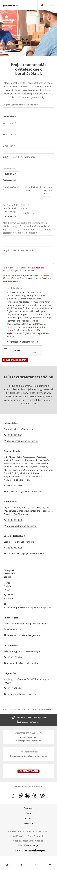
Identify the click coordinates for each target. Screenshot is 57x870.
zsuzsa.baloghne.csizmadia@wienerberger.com (27, 607)
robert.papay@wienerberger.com (23, 635)
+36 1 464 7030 (29, 737)
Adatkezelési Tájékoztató (35, 831)
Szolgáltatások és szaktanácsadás (20, 709)
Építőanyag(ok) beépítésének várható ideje (10, 208)
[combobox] (11, 173)
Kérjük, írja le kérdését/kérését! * (19, 250)
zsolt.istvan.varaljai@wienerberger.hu (25, 553)
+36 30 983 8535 (14, 547)
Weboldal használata (23, 840)
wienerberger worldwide (29, 786)
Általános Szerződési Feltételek (27, 836)
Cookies (39, 840)
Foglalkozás (9, 168)
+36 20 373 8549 (8, 597)
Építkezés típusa (25, 207)
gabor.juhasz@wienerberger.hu (22, 440)
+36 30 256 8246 (14, 657)
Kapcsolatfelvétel (28, 771)
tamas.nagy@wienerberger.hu (21, 525)
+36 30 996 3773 (14, 435)
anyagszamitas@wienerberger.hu (29, 756)
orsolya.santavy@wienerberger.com (24, 491)
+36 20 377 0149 (14, 688)
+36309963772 (13, 629)
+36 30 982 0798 (14, 520)
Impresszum (14, 831)
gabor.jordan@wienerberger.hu (22, 663)
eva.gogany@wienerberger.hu (21, 694)
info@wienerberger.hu (29, 740)
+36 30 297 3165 (14, 485)
